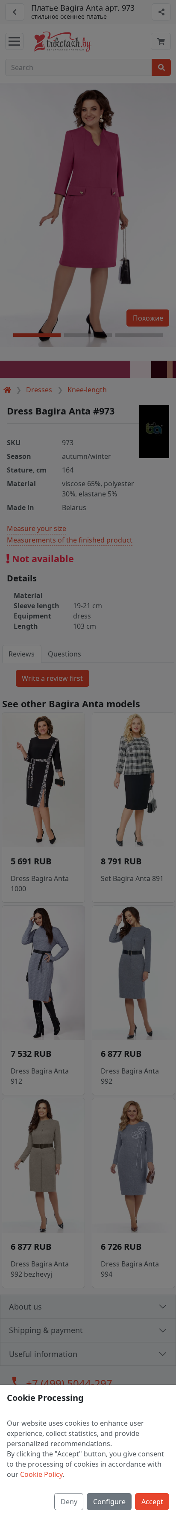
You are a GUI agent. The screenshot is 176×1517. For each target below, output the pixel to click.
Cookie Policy (41, 1474)
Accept (152, 1501)
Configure (109, 1501)
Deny (69, 1501)
